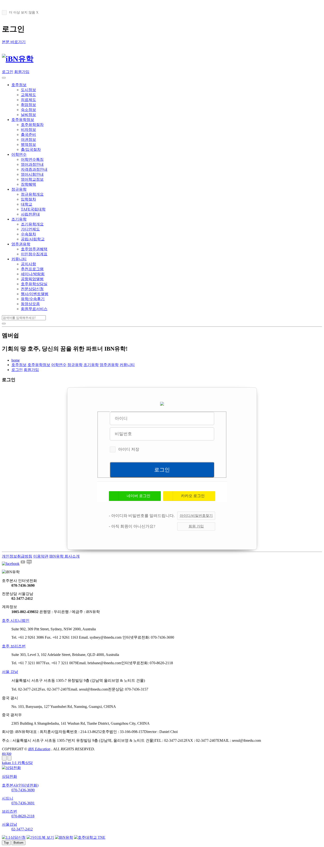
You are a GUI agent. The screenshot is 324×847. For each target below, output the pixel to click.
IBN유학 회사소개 (64, 556)
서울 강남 (10, 672)
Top (6, 842)
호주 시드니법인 (15, 620)
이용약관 (40, 556)
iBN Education (39, 749)
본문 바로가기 (14, 42)
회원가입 (21, 72)
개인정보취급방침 (17, 556)
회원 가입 (196, 526)
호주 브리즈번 (14, 646)
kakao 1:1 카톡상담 (17, 763)
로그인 (7, 72)
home (15, 360)
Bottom (18, 842)
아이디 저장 (128, 449)
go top (6, 753)
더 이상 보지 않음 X (23, 12)
